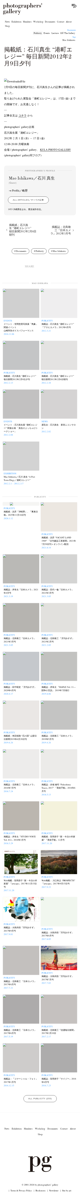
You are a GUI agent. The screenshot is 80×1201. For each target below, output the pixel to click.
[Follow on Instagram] (26, 1145)
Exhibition (16, 21)
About (69, 21)
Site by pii (66, 1190)
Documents (50, 21)
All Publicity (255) (40, 1099)
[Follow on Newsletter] (54, 1145)
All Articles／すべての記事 (28, 200)
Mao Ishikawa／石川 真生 (32, 180)
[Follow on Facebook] (44, 1145)
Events (46, 33)
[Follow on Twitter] (35, 1145)
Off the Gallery (67, 33)
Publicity (38, 33)
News (7, 21)
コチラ (22, 115)
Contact (60, 21)
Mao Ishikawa (68, 40)
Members (27, 21)
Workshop (38, 21)
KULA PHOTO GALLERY (55, 149)
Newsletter (53, 1190)
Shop (7, 26)
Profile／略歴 (20, 190)
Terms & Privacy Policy (21, 1190)
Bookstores (40, 1190)
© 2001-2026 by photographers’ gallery (40, 1184)
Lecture (55, 33)
